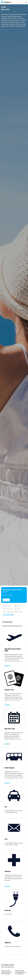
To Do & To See (9, 608)
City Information (10, 615)
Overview (8, 605)
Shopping (20, 611)
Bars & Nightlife (10, 611)
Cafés (19, 608)
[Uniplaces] (6, 2)
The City (20, 605)
